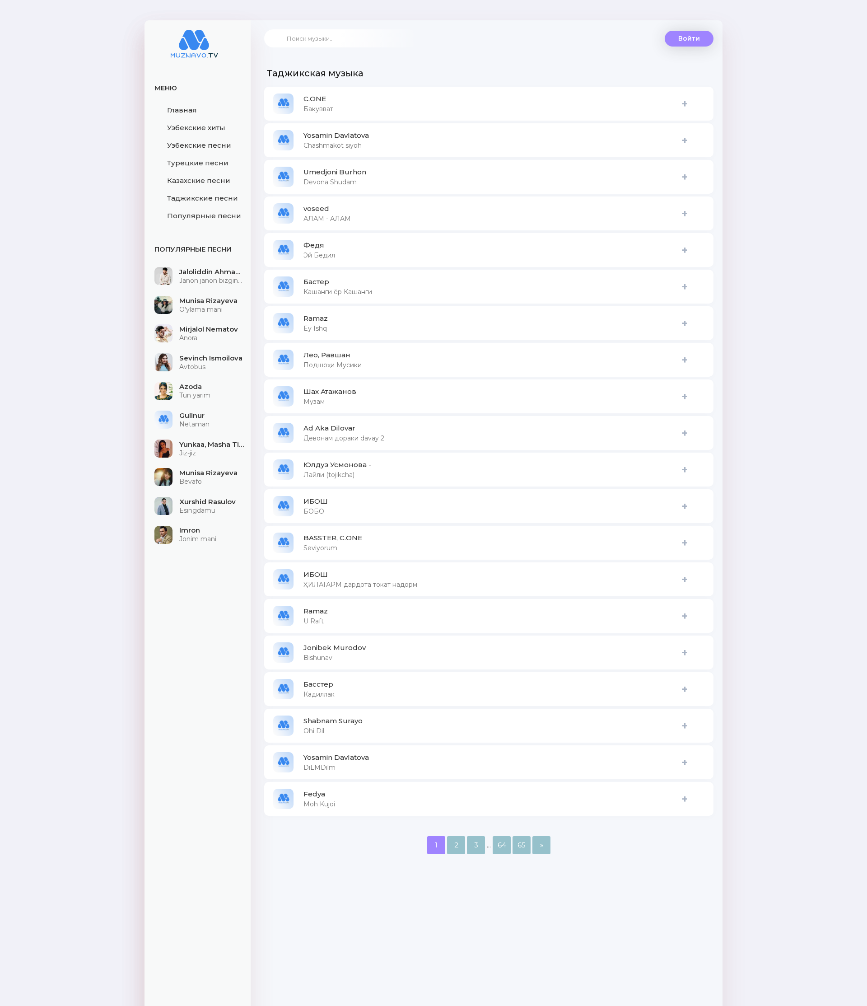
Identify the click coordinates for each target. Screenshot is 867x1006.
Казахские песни (198, 180)
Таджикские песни (202, 198)
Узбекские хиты (196, 127)
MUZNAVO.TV (194, 49)
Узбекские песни (199, 145)
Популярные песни (204, 215)
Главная (182, 110)
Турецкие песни (197, 163)
